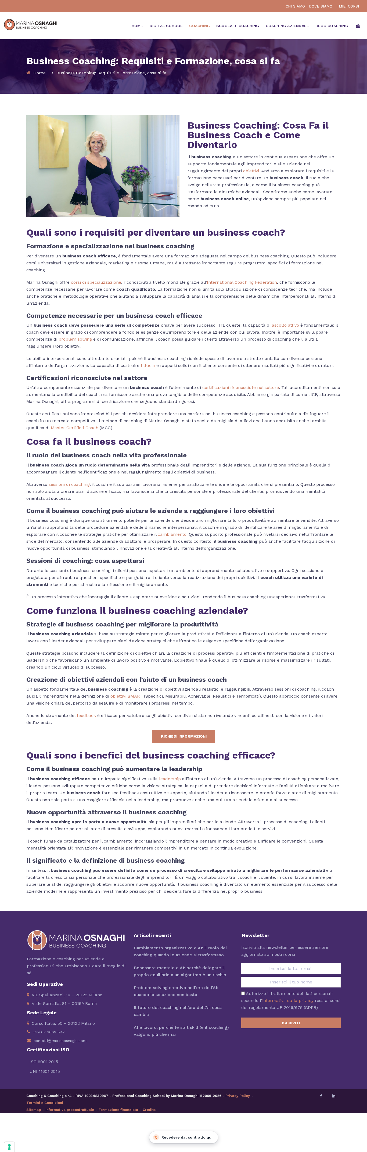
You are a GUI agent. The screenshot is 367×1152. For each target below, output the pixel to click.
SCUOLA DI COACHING (237, 26)
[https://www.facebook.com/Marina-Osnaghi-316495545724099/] (321, 1096)
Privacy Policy (237, 1096)
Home (39, 72)
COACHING (199, 26)
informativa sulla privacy (288, 1000)
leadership (170, 778)
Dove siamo (320, 6)
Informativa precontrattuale (69, 1110)
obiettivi (251, 170)
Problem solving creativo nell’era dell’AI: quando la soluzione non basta (176, 991)
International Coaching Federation (242, 282)
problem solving (75, 339)
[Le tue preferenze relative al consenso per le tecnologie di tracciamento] (9, 1147)
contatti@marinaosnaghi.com (60, 1040)
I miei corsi (347, 6)
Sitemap (33, 1110)
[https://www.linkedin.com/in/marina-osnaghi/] (334, 1096)
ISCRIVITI (291, 1023)
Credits (149, 1110)
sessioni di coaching (69, 484)
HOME (137, 26)
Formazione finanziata (118, 1110)
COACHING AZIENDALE (287, 26)
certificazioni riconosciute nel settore (240, 387)
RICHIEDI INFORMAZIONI (184, 736)
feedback (86, 715)
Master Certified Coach (74, 427)
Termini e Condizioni (44, 1103)
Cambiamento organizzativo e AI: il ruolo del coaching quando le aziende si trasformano (180, 951)
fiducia (148, 365)
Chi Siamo (295, 6)
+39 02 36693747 (49, 1032)
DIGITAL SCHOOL (166, 26)
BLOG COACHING (331, 26)
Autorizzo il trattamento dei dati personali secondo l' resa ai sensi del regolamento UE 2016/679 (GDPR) (290, 1000)
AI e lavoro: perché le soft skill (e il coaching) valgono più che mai (181, 1031)
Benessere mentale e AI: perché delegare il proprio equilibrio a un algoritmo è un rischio (180, 971)
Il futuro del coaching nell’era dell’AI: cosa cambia (178, 1011)
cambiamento (172, 534)
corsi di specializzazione (96, 282)
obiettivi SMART (126, 696)
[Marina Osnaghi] (30, 20)
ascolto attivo (285, 325)
